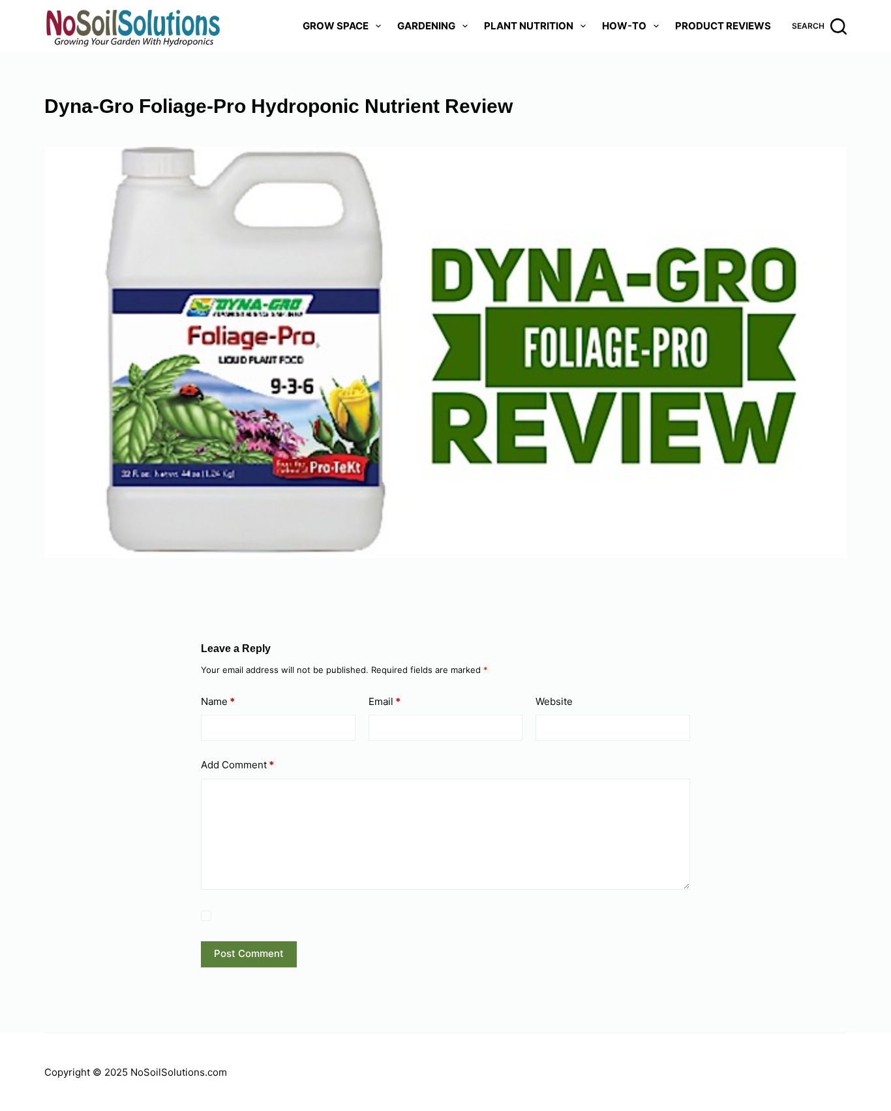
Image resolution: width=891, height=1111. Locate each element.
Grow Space (336, 26)
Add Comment (237, 765)
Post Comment (249, 953)
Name (218, 701)
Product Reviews (723, 26)
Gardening (426, 26)
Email (384, 701)
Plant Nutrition (528, 26)
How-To (624, 26)
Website (554, 701)
